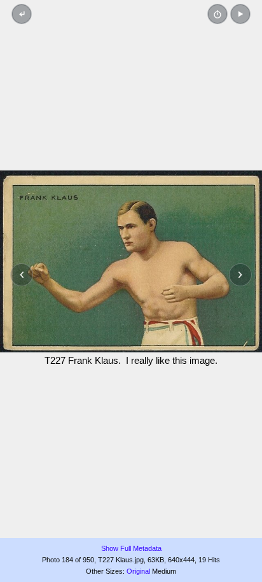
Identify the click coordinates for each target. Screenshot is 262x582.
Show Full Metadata (131, 548)
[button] (240, 14)
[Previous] (21, 274)
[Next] (240, 274)
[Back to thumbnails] (21, 14)
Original (138, 571)
